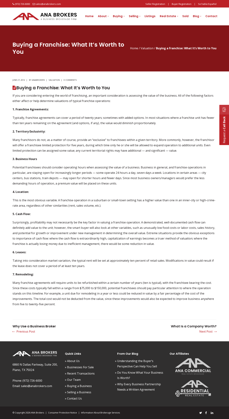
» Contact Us (73, 398)
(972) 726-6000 (22, 4)
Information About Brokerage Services (100, 412)
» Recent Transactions (80, 373)
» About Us (72, 361)
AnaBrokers (38, 80)
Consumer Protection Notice (62, 412)
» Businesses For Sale (79, 367)
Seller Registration (155, 4)
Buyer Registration (181, 4)
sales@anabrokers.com (48, 4)
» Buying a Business (78, 386)
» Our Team (73, 380)
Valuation (147, 48)
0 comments (70, 80)
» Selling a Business (78, 392)
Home (134, 48)
